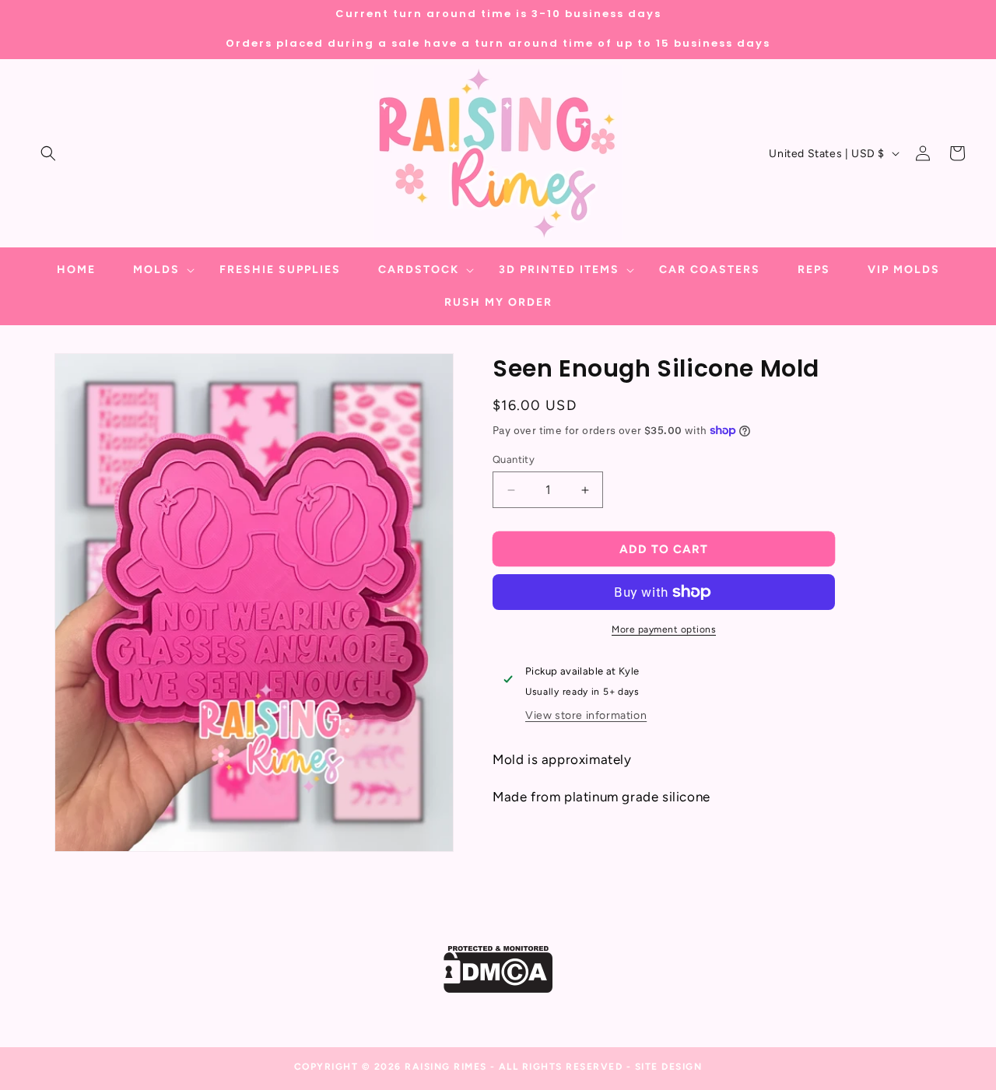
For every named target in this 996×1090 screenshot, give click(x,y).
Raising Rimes (446, 1066)
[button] (48, 153)
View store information (586, 715)
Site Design (669, 1066)
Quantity (514, 459)
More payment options (664, 629)
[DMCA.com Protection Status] (498, 988)
